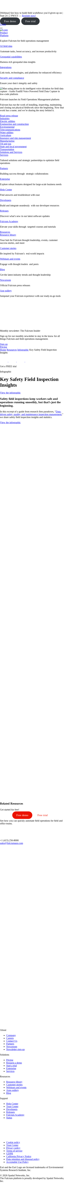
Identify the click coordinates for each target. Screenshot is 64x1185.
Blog (2, 269)
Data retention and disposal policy (22, 1159)
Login (3, 24)
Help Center (6, 189)
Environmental (7, 127)
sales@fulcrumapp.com (11, 843)
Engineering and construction (14, 124)
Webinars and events (10, 259)
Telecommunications (10, 129)
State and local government (13, 146)
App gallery (6, 290)
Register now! (29, 15)
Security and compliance (12, 78)
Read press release (9, 115)
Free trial (30, 21)
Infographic (23, 349)
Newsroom (5, 280)
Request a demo (14, 1062)
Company (11, 1035)
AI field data (6, 46)
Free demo (10, 21)
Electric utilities (7, 121)
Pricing (9, 1060)
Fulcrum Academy (9, 221)
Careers (10, 1038)
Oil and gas (5, 143)
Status (9, 1117)
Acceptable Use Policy (17, 1162)
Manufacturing (7, 141)
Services (4, 155)
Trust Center (12, 1106)
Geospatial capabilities (11, 56)
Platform (4, 35)
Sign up (4, 344)
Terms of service (14, 1150)
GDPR (9, 1153)
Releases (4, 210)
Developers (5, 200)
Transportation (7, 149)
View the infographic (10, 392)
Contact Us (11, 1041)
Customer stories (8, 248)
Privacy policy (13, 1148)
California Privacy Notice (18, 1156)
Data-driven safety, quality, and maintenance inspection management (31, 413)
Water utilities (6, 132)
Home (3, 349)
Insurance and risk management (15, 138)
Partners (4, 168)
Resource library (8, 235)
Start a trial (11, 1065)
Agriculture (5, 135)
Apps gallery (12, 1090)
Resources (12, 349)
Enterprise (5, 179)
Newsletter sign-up (15, 1049)
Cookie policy (13, 1142)
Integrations (5, 67)
